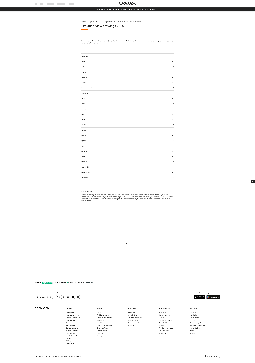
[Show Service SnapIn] (253, 181)
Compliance (69, 338)
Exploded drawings (136, 22)
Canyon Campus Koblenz (104, 325)
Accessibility (70, 343)
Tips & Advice (101, 323)
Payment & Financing (165, 320)
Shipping (161, 318)
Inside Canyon (70, 312)
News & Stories (101, 320)
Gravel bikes (193, 315)
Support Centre (93, 22)
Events (99, 312)
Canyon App (100, 333)
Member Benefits (102, 331)
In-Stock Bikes (132, 315)
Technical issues (122, 22)
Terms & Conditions (72, 331)
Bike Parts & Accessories (197, 325)
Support (71, 3)
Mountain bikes (194, 318)
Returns (161, 325)
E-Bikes (192, 320)
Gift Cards (131, 325)
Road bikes (193, 312)
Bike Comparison (133, 320)
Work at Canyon (71, 325)
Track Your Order (164, 331)
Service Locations (164, 315)
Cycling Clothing (195, 328)
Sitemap (99, 336)
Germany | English (212, 356)
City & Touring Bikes (196, 323)
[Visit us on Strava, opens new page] (73, 297)
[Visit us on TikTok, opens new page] (78, 297)
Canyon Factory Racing (73, 318)
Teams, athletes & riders (104, 318)
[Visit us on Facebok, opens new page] (58, 297)
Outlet (192, 331)
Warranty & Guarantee (166, 323)
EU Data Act (69, 341)
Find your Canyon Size (135, 318)
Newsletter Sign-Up (45, 297)
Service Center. (103, 43)
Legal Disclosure (71, 333)
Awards (68, 323)
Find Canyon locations (104, 315)
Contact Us (162, 333)
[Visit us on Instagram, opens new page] (63, 297)
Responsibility (70, 320)
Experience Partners (103, 328)
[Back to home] (127, 3)
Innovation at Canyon (72, 315)
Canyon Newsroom (72, 328)
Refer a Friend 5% (133, 323)
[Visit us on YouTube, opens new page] (68, 297)
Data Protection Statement (74, 336)
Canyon (83, 22)
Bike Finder (131, 312)
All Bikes (192, 333)
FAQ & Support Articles (108, 22)
